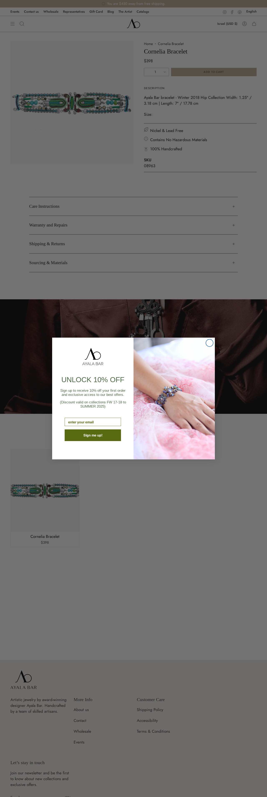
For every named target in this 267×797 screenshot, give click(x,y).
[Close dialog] (209, 343)
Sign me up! (92, 435)
